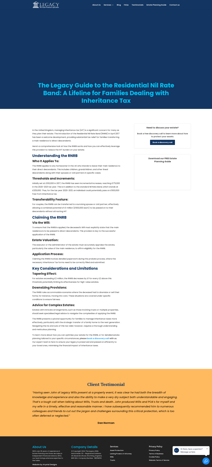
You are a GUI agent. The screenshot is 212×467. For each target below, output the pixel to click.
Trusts (112, 460)
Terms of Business (156, 454)
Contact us (174, 5)
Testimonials (137, 5)
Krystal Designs (50, 464)
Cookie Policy (154, 457)
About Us (96, 5)
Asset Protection (117, 450)
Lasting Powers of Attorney (121, 454)
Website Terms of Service (159, 460)
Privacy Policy (154, 450)
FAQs (126, 5)
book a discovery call (98, 338)
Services (107, 5)
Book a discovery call (162, 142)
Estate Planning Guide (156, 5)
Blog (119, 5)
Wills (112, 457)
